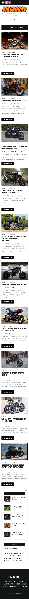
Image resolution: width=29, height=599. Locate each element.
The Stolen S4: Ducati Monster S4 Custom (17, 507)
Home (6, 581)
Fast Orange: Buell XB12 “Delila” (13, 101)
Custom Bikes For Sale (14, 587)
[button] (14, 19)
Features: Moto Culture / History (13, 556)
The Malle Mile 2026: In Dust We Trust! (18, 524)
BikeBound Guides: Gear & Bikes (13, 558)
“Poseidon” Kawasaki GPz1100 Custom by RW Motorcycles (12, 466)
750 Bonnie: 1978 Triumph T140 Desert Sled (17, 515)
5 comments (18, 103)
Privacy (15, 581)
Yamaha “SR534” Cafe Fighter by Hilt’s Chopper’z (13, 330)
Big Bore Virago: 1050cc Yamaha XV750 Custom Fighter (13, 55)
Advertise (6, 584)
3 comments (20, 151)
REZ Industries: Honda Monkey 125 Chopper (18, 498)
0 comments (20, 424)
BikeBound (14, 577)
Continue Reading (7, 73)
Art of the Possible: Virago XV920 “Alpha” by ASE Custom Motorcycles (14, 239)
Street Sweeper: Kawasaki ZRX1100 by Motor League (11, 191)
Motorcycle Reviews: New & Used (13, 560)
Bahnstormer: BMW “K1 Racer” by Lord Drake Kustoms (14, 147)
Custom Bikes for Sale (10, 548)
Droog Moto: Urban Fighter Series (14, 285)
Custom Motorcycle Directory (12, 553)
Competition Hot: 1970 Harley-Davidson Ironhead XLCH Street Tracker (17, 534)
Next (26, 490)
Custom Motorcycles (8, 52)
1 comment (18, 59)
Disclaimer (21, 581)
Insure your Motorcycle (10, 551)
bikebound (12, 59)
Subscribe (24, 587)
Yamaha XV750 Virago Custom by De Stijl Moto (13, 420)
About (10, 581)
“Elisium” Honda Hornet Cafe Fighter (12, 374)
